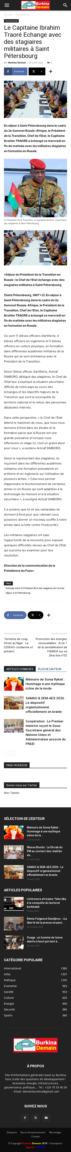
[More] (51, 71)
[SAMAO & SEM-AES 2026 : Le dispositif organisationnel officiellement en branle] (14, 702)
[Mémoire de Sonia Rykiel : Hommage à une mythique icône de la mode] (14, 684)
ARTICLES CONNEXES (19, 669)
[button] (6, 5)
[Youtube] (46, 1118)
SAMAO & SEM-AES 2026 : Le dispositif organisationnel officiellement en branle (45, 870)
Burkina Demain (17, 62)
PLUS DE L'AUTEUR (49, 669)
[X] (35, 1118)
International (23, 14)
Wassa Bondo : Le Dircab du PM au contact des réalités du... (45, 851)
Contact (35, 1136)
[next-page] (12, 753)
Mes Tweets (12, 793)
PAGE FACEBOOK (16, 765)
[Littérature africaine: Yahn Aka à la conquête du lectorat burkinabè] (14, 904)
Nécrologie (55, 1132)
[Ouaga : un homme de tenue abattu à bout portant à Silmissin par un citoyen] (14, 942)
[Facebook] (25, 1118)
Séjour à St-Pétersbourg (18, 592)
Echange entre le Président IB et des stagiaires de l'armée (35, 588)
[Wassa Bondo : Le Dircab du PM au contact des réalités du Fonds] (14, 852)
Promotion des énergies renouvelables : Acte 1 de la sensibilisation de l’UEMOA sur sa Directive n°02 (51, 647)
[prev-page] (6, 753)
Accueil (8, 14)
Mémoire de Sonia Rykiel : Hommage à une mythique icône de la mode (45, 683)
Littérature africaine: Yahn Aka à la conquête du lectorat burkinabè (46, 902)
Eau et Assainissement (33, 1132)
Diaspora (12, 1132)
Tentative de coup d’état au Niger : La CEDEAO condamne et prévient (18, 645)
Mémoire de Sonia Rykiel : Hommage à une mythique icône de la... (43, 831)
